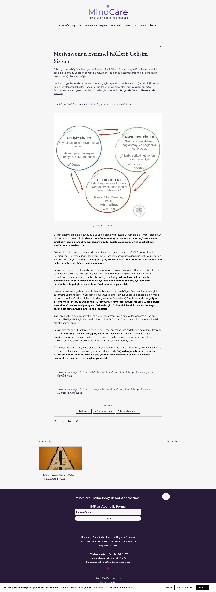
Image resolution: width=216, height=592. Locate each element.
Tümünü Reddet (184, 587)
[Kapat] (212, 587)
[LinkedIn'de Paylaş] (69, 421)
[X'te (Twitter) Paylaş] (62, 421)
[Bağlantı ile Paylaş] (76, 421)
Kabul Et (202, 587)
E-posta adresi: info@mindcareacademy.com (108, 562)
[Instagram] (108, 568)
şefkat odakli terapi (104, 411)
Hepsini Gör (171, 441)
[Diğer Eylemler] (160, 45)
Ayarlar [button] (168, 587)
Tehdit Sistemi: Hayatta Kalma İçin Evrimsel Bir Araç (59, 477)
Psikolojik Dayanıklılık (128, 411)
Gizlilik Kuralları (126, 587)
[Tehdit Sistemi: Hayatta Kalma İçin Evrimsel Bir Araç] (60, 458)
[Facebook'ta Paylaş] (55, 421)
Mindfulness (84, 411)
